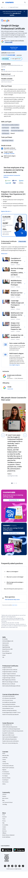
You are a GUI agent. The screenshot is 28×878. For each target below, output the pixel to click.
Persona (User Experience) (17, 130)
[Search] (25, 2)
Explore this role (5, 211)
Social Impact (5, 780)
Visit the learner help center (12, 599)
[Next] (25, 435)
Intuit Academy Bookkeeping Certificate (11, 686)
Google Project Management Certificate (11, 676)
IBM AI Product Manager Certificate (10, 682)
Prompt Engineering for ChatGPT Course (11, 712)
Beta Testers (5, 798)
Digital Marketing (6, 647)
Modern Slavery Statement (8, 835)
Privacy (4, 821)
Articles (4, 829)
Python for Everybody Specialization (10, 714)
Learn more (19, 55)
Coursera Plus (5, 763)
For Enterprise (5, 772)
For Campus (5, 776)
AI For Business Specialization (9, 698)
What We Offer (5, 755)
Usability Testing (15, 128)
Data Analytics (5, 645)
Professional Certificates (8, 765)
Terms (3, 819)
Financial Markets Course (8, 708)
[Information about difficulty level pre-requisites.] (14, 75)
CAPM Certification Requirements (9, 727)
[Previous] (3, 435)
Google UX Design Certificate (8, 678)
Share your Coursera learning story (10, 743)
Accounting (4, 639)
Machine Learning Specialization (9, 710)
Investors (4, 817)
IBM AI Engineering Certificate (9, 680)
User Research (5, 128)
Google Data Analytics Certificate (9, 671)
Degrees (4, 770)
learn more (14, 605)
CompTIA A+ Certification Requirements (11, 729)
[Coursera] (9, 2)
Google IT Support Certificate (9, 674)
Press (3, 815)
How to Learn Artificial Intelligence (10, 737)
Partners (4, 796)
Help (3, 823)
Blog (3, 800)
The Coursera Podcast (7, 802)
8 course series (6, 64)
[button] (13, 133)
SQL (3, 657)
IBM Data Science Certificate (8, 684)
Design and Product (14, 7)
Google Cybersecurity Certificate (9, 669)
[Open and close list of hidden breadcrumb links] (6, 7)
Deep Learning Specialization (8, 704)
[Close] (24, 11)
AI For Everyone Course (7, 700)
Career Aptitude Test (7, 725)
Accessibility (5, 825)
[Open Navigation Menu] (3, 2)
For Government (6, 774)
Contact (4, 827)
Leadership (4, 757)
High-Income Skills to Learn (8, 735)
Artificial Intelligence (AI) (7, 641)
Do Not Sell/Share (6, 837)
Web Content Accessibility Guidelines (10, 125)
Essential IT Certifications (8, 733)
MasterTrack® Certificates (8, 767)
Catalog (4, 761)
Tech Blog (4, 804)
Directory (4, 831)
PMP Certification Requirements (9, 739)
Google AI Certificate (7, 667)
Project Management (7, 653)
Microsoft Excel (5, 651)
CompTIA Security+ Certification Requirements (12, 731)
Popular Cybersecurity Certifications (10, 741)
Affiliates (4, 833)
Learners (4, 794)
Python (4, 655)
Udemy (4, 784)
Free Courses (5, 782)
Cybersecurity (5, 643)
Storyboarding (5, 130)
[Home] (2, 7)
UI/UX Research (5, 133)
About (3, 753)
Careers (4, 759)
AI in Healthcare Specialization (9, 702)
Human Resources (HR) (7, 649)
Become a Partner (6, 778)
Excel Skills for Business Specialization (11, 706)
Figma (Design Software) (7, 140)
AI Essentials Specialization (8, 696)
